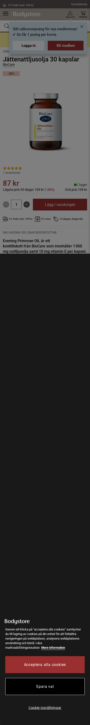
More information (53, 647)
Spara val (45, 686)
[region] (45, 489)
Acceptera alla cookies (45, 664)
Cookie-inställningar (45, 708)
